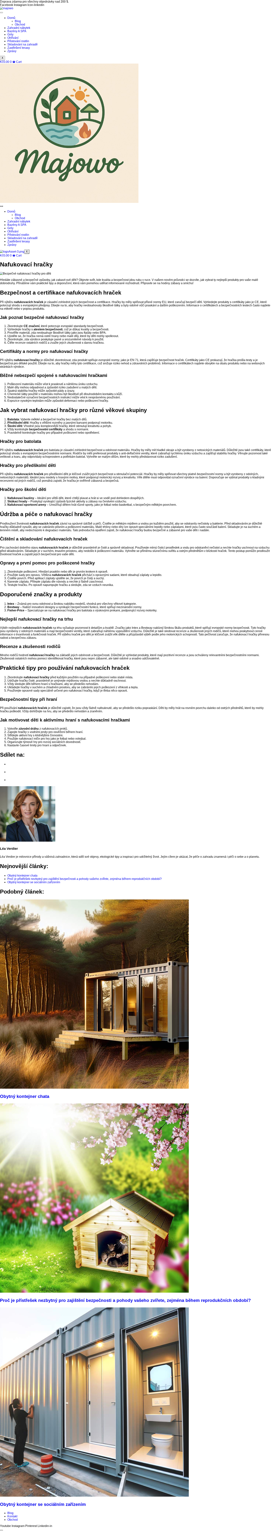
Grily (10, 34)
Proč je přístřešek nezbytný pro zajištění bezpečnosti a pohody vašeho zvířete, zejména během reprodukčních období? (125, 1300)
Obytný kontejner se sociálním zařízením (43, 1504)
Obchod (20, 24)
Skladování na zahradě (22, 44)
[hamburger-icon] (1, 12)
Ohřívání (12, 37)
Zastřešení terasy (18, 47)
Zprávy (11, 51)
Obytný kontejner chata (24, 1096)
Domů (11, 17)
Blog (18, 21)
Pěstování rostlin (18, 41)
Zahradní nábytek (18, 27)
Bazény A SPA (16, 31)
